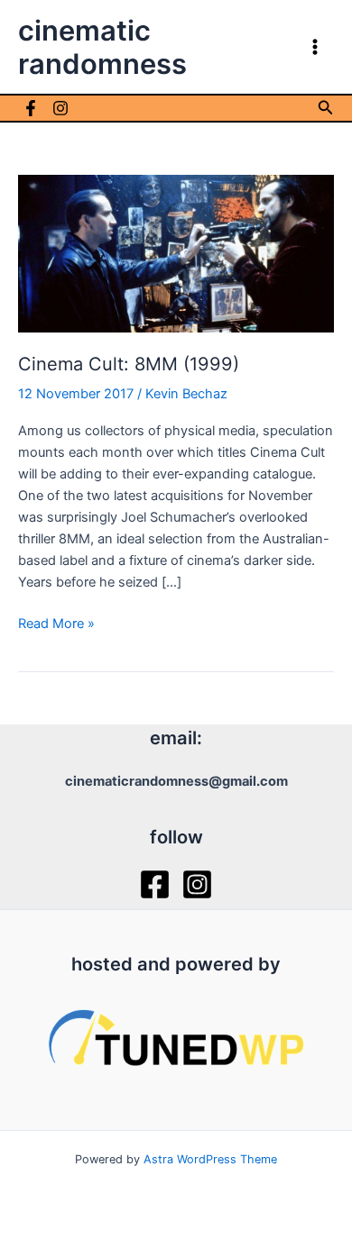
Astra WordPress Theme (210, 1159)
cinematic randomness (102, 47)
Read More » (56, 624)
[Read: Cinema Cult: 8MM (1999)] (176, 252)
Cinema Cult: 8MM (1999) (128, 364)
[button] (326, 107)
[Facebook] (30, 108)
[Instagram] (60, 108)
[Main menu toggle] (315, 47)
